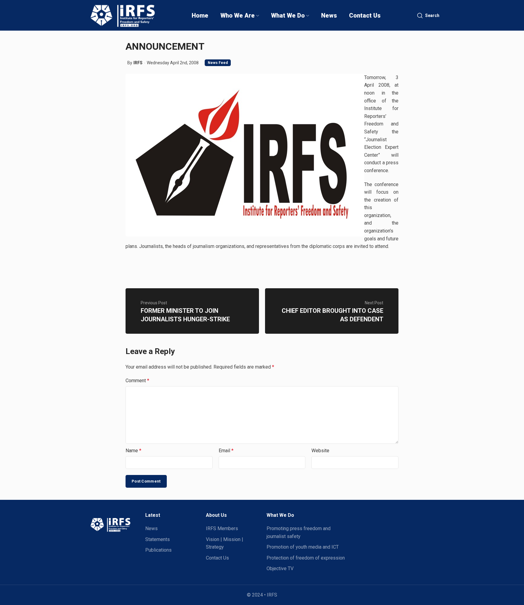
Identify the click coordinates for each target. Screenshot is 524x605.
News (151, 528)
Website (320, 450)
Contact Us (217, 558)
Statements (157, 539)
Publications (158, 550)
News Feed (218, 63)
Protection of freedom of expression (306, 558)
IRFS (138, 62)
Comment (137, 380)
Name (133, 450)
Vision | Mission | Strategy (224, 543)
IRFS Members (222, 528)
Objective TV (280, 568)
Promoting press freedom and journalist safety (299, 532)
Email (226, 450)
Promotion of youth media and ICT (303, 547)
